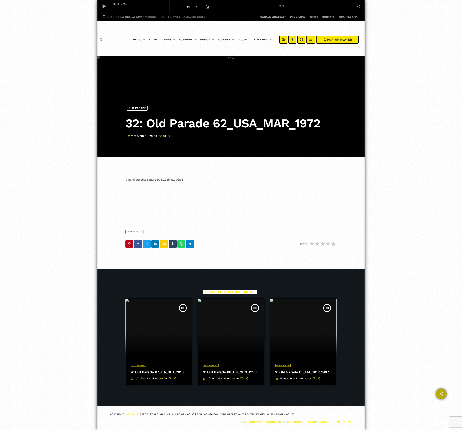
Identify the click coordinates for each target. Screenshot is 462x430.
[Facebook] (292, 40)
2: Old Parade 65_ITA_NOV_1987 (302, 372)
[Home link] (112, 40)
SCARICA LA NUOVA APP (155, 17)
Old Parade (137, 108)
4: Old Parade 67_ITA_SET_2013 (157, 372)
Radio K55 (132, 414)
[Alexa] (301, 40)
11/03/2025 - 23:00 (143, 136)
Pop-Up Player (337, 40)
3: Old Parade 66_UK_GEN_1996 (230, 372)
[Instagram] (283, 40)
